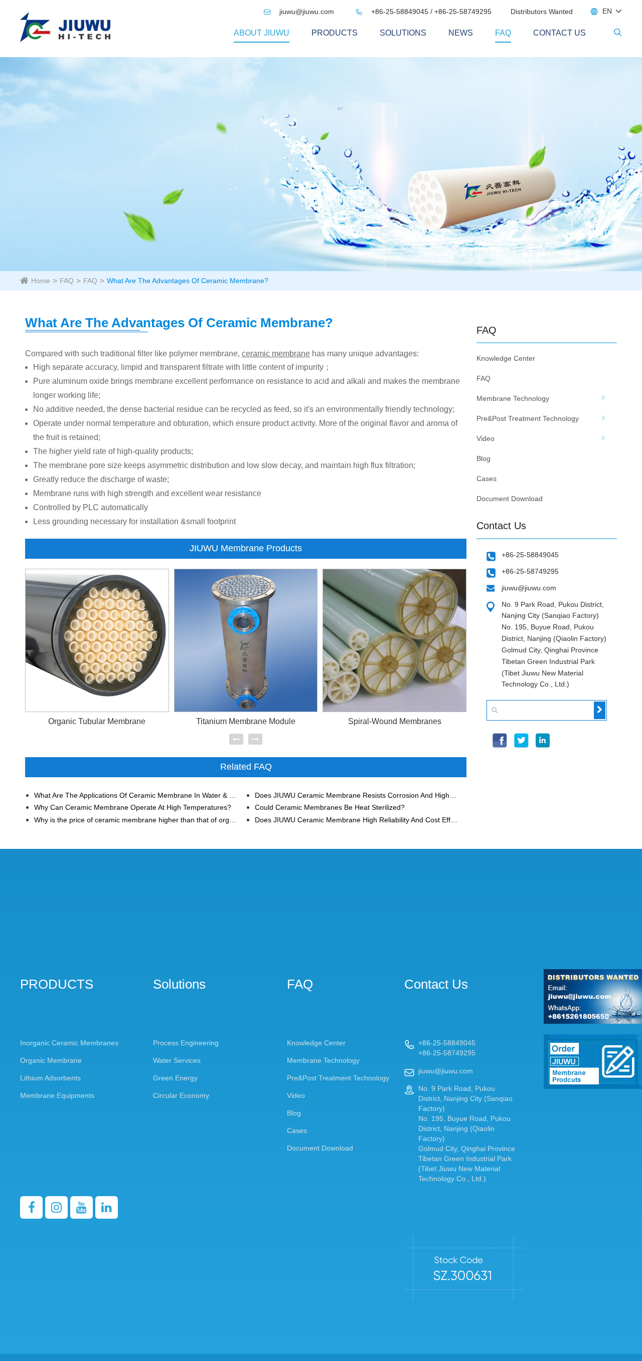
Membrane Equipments (57, 1095)
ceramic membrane (276, 353)
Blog (483, 459)
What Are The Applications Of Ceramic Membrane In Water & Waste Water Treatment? (135, 795)
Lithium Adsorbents (50, 1078)
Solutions (403, 33)
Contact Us (559, 33)
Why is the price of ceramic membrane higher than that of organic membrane (135, 820)
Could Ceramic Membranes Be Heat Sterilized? (330, 807)
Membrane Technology (512, 398)
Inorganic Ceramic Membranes (69, 1043)
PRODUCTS (334, 33)
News (460, 33)
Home (40, 281)
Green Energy (175, 1078)
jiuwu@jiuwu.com (300, 12)
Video (485, 438)
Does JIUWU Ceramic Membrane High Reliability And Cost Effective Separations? (356, 820)
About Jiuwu (261, 33)
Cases (486, 479)
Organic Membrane (51, 1060)
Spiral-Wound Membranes (394, 721)
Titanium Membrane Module (245, 721)
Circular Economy (181, 1095)
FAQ (503, 33)
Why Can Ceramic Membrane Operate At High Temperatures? (132, 807)
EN (607, 11)
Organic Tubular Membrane (96, 721)
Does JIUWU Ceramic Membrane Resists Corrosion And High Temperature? (356, 795)
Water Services (177, 1060)
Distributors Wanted (542, 12)
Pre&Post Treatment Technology (527, 418)
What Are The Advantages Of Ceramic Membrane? (187, 281)
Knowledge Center (505, 358)
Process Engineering (186, 1043)
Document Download (509, 499)
